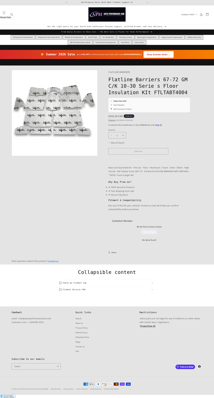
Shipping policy (96, 389)
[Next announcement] (147, 2)
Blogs (78, 341)
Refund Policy (82, 332)
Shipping (111, 120)
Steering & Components (146, 37)
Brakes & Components (74, 37)
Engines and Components (171, 37)
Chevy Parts (139, 42)
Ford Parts (125, 42)
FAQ (77, 351)
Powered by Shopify (41, 389)
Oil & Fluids (92, 37)
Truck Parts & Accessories (106, 42)
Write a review (149, 232)
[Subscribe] (58, 366)
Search (78, 318)
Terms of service (82, 389)
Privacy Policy (82, 327)
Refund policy (56, 389)
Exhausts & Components (23, 37)
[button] (6, 14)
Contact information (111, 389)
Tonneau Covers (125, 37)
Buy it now (138, 159)
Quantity (111, 130)
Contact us (53, 261)
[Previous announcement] (66, 2)
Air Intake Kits (108, 37)
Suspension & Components (49, 37)
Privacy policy (69, 389)
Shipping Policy (82, 337)
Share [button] (113, 252)
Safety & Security (194, 37)
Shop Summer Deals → (158, 54)
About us (79, 323)
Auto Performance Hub (25, 389)
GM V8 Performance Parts (80, 42)
